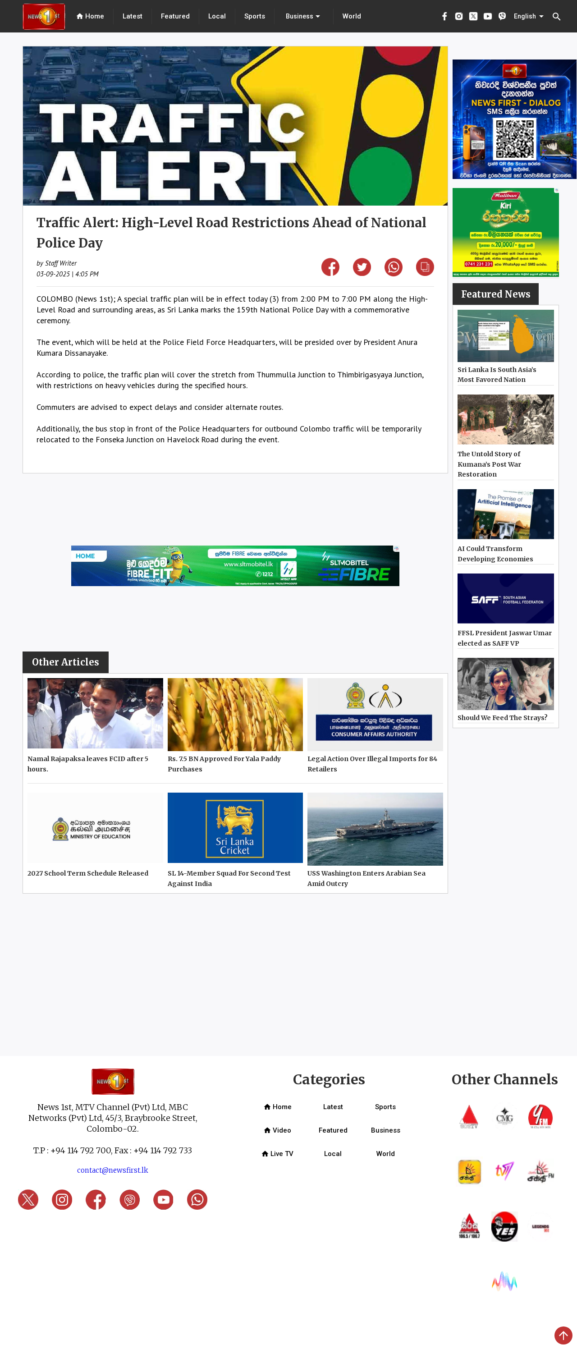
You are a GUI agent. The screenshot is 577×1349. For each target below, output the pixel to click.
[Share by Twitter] (362, 273)
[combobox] (304, 16)
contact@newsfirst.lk (112, 1170)
